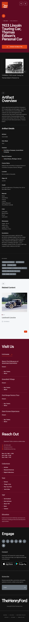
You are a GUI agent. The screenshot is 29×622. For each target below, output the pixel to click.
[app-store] (8, 564)
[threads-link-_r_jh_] (12, 541)
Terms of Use (21, 617)
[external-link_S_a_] (14, 445)
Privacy (7, 617)
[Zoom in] (13, 71)
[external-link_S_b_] (14, 447)
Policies (12, 615)
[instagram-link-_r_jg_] (7, 541)
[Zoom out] (17, 71)
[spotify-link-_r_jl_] (3, 545)
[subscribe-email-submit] (24, 587)
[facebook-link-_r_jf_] (3, 541)
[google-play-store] (21, 564)
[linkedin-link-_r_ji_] (16, 541)
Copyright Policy (21, 615)
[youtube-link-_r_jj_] (20, 541)
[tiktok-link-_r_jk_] (24, 541)
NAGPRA (5, 615)
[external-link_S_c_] (14, 449)
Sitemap (13, 617)
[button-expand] (24, 295)
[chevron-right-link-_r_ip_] (25, 332)
